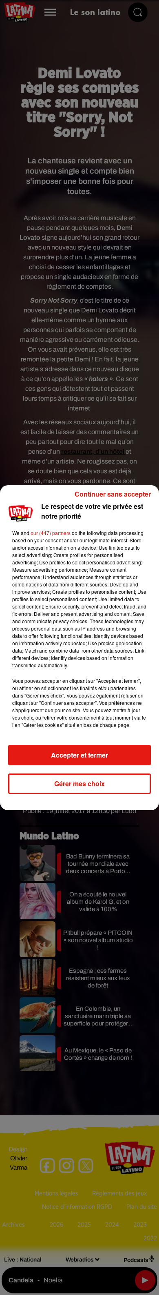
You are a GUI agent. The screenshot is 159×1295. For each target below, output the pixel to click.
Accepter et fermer (79, 755)
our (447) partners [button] (51, 532)
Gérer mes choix (79, 783)
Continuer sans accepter (113, 494)
